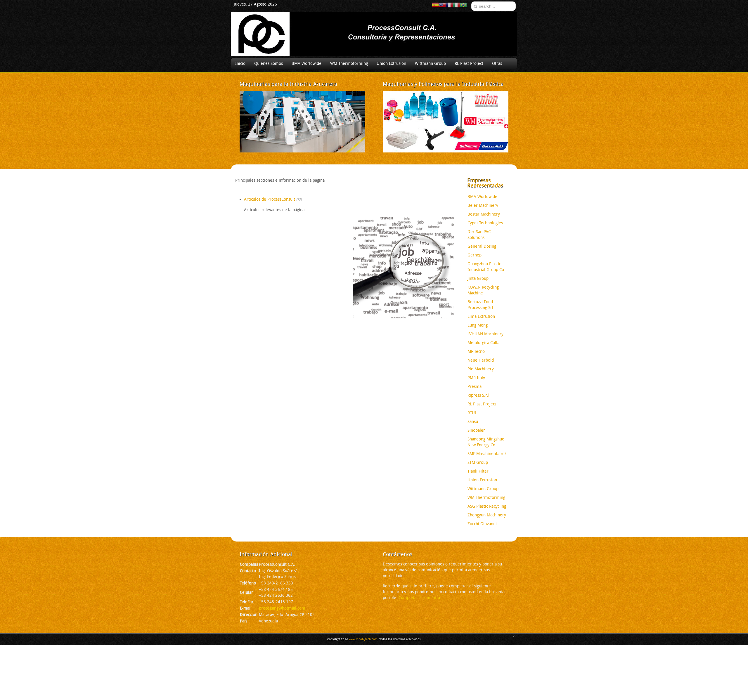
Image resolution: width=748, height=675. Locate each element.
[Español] (435, 4)
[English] (442, 4)
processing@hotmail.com (282, 608)
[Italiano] (456, 4)
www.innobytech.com (363, 639)
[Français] (449, 4)
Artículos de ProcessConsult (269, 199)
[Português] (463, 4)
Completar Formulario (419, 597)
